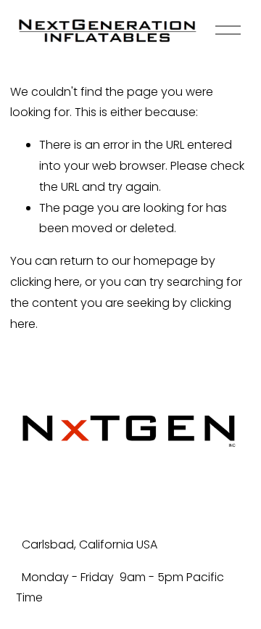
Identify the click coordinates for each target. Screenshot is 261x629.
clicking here (45, 282)
